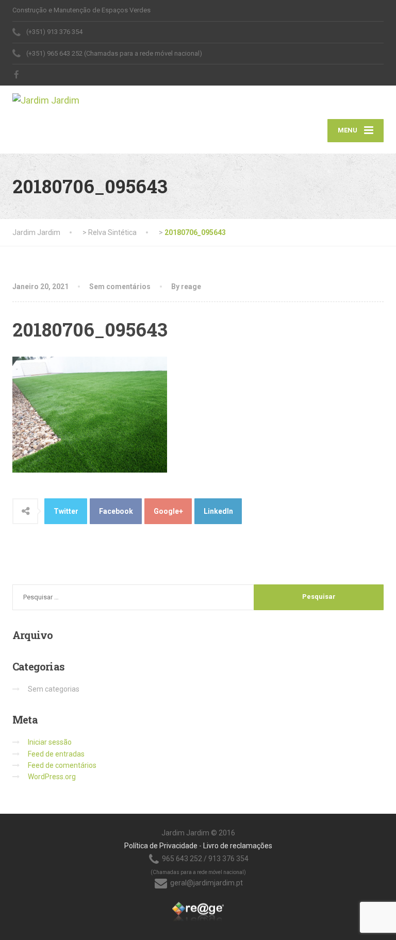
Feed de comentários (62, 765)
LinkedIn (218, 511)
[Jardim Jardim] (45, 97)
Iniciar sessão (50, 742)
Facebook (116, 511)
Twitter (66, 511)
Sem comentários (120, 286)
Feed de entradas (56, 754)
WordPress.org (52, 777)
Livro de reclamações (237, 846)
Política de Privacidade (160, 846)
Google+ (168, 511)
